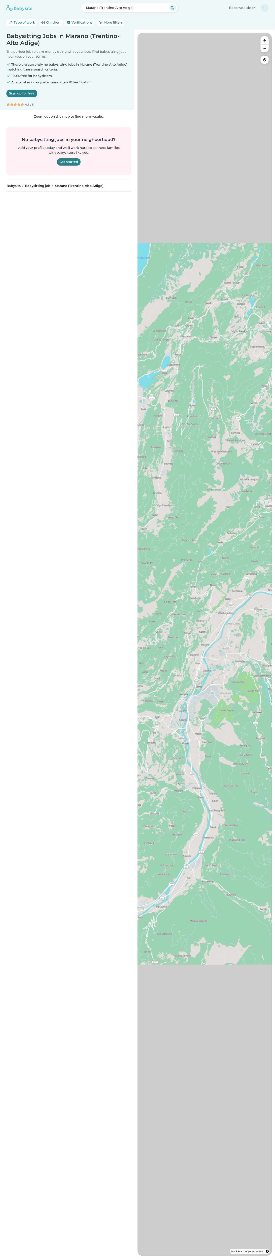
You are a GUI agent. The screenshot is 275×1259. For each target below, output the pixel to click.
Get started (68, 162)
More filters (113, 22)
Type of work (24, 22)
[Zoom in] (265, 40)
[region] (205, 644)
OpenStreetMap (255, 1251)
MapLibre (236, 1251)
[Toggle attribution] (267, 1251)
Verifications (81, 22)
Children (52, 22)
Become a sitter (242, 8)
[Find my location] (265, 60)
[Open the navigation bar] (265, 8)
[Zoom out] (265, 48)
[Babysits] (19, 7)
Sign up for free (21, 93)
